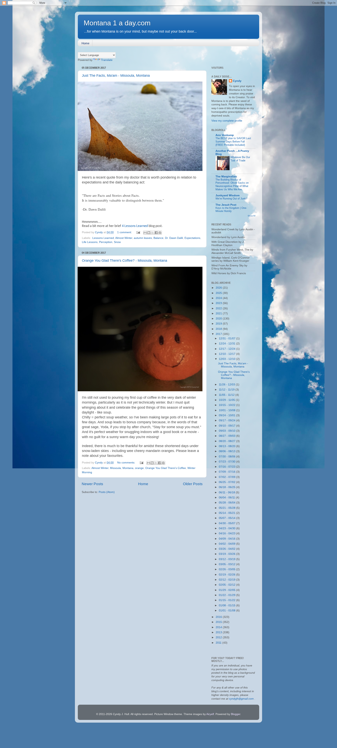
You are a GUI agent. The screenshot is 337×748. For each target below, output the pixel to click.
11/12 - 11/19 (227, 389)
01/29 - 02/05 (227, 590)
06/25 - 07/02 (227, 482)
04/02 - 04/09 (227, 543)
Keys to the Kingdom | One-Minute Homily (231, 209)
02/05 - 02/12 (227, 584)
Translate (107, 60)
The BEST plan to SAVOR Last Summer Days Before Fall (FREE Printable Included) (233, 141)
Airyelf (210, 714)
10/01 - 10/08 (227, 410)
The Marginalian (226, 176)
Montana (127, 468)
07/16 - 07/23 (227, 466)
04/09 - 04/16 (227, 538)
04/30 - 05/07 (227, 523)
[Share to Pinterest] (160, 233)
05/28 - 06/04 (227, 502)
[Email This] (145, 233)
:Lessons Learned (103, 238)
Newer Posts (92, 484)
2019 (219, 323)
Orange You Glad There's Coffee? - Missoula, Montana (124, 260)
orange (139, 468)
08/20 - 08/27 (227, 441)
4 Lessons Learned (135, 226)
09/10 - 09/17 (227, 425)
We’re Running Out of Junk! (231, 198)
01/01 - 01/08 (227, 610)
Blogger (235, 714)
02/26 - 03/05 (227, 569)
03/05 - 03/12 (227, 564)
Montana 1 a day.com (117, 23)
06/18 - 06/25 (227, 487)
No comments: (126, 462)
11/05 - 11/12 (227, 394)
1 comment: (125, 232)
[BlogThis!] (149, 233)
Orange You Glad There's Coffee (165, 468)
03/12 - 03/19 (227, 559)
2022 (219, 308)
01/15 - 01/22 (227, 600)
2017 (219, 334)
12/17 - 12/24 (227, 348)
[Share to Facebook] (156, 233)
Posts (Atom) (107, 492)
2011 (219, 642)
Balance (158, 238)
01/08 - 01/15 (227, 605)
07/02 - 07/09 (227, 477)
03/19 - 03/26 (227, 553)
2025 (219, 293)
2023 (219, 303)
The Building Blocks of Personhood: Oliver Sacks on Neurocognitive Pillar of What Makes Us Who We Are (232, 184)
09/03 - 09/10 (227, 430)
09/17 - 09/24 (227, 420)
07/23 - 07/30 (227, 461)
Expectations (192, 238)
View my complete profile (226, 120)
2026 (219, 287)
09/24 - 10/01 (227, 415)
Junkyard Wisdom (227, 195)
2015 (219, 622)
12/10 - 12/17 (227, 353)
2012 (219, 637)
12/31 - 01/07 (227, 338)
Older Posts (193, 484)
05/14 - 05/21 (227, 512)
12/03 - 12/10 (227, 359)
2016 (219, 616)
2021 (219, 313)
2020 (219, 318)
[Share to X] (152, 233)
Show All (251, 216)
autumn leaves (143, 238)
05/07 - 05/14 (227, 518)
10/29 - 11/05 (227, 399)
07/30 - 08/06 (227, 456)
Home (85, 43)
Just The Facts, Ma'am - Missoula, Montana (116, 75)
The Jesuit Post (226, 204)
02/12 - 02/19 (227, 579)
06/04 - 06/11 (227, 497)
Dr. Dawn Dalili (174, 238)
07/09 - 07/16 (227, 471)
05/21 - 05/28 (227, 507)
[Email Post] (138, 232)
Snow (117, 242)
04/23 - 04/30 (227, 528)
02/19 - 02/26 (227, 574)
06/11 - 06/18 (227, 492)
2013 (219, 632)
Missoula (115, 468)
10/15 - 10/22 (227, 405)
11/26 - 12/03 (227, 384)
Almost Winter (123, 238)
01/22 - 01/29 (227, 595)
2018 (219, 328)
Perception (105, 242)
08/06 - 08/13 (227, 451)
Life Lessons (90, 242)
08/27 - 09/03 (227, 435)
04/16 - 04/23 (227, 533)
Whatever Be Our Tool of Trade (240, 159)
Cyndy (237, 80)
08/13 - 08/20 (227, 446)
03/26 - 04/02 (227, 548)
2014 (219, 627)
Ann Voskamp (225, 135)
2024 (219, 298)
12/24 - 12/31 (227, 343)
